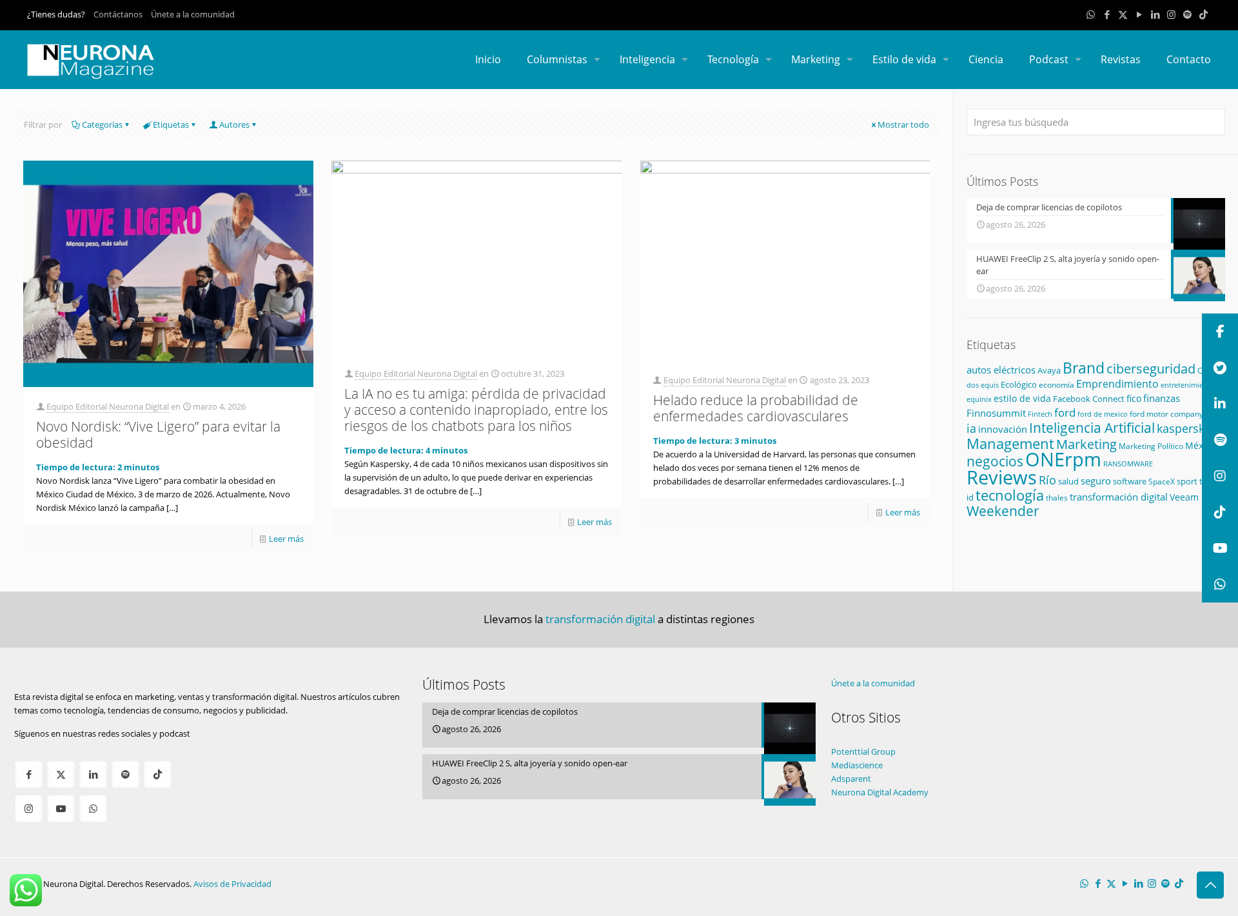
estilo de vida (1022, 398)
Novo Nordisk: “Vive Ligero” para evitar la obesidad (158, 434)
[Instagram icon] (1171, 14)
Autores (234, 124)
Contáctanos (117, 14)
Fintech (1040, 414)
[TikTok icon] (1203, 14)
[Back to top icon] (1210, 885)
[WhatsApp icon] (1091, 14)
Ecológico (1019, 384)
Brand (1084, 368)
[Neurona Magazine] (91, 59)
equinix (979, 399)
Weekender (1003, 511)
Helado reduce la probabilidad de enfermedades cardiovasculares (755, 408)
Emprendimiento (1117, 384)
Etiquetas (171, 124)
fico (1133, 398)
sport (1187, 481)
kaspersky (1183, 428)
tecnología (1010, 495)
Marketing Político (1151, 446)
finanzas (1161, 398)
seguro (1096, 480)
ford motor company (1166, 413)
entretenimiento (1188, 385)
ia (971, 428)
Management (1010, 443)
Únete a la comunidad (193, 14)
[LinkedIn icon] (1155, 14)
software (1129, 481)
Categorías (102, 124)
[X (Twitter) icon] (1123, 14)
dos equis (983, 385)
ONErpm (1063, 459)
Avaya (1049, 370)
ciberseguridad (1150, 368)
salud (1068, 481)
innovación (1002, 429)
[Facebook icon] (1107, 14)
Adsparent (851, 778)
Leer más (286, 538)
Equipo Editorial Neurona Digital (107, 406)
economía (1056, 384)
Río (1047, 480)
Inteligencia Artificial (1092, 428)
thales (1057, 497)
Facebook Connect (1089, 398)
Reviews (1002, 477)
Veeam (1184, 497)
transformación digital (1119, 497)
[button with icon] (28, 774)
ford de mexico (1102, 414)
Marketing (1086, 444)
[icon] (1187, 14)
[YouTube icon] (1139, 14)
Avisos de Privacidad (232, 884)
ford (1065, 412)
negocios (995, 461)
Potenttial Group (863, 751)
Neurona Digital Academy (879, 792)
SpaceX (1161, 481)
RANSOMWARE (1128, 463)
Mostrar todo (903, 124)
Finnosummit (996, 413)
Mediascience (857, 765)
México (1200, 445)
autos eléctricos (1001, 369)
